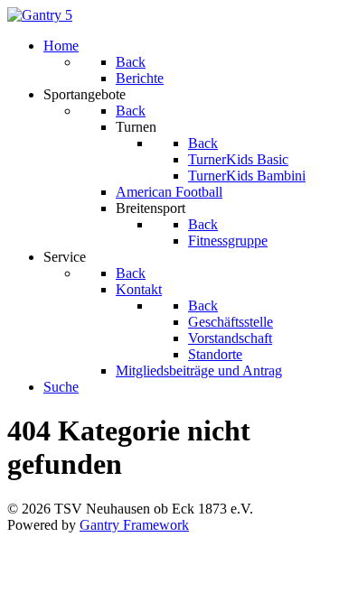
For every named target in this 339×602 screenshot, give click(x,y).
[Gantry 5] (39, 15)
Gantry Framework (134, 525)
